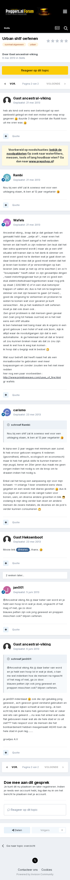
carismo (19, 410)
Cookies (46, 869)
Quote (16, 136)
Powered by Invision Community (35, 874)
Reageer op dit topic (35, 70)
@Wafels (23, 549)
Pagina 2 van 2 (31, 83)
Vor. (13, 83)
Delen (18, 830)
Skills (22, 57)
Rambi (18, 175)
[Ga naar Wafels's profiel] (7, 222)
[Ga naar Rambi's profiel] (7, 177)
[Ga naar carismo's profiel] (7, 412)
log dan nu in (46, 790)
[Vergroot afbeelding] (16, 118)
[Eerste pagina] (5, 84)
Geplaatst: (26, 102)
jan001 (18, 587)
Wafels (18, 220)
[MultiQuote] (6, 136)
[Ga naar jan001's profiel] (7, 590)
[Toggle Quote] (8, 424)
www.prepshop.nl (41, 161)
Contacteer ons (28, 869)
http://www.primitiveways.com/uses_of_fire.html (32, 377)
